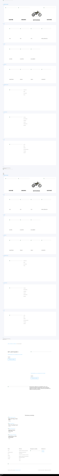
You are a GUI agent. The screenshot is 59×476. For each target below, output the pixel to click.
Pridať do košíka (12, 359)
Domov (9, 343)
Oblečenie (11, 343)
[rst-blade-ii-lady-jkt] (19, 386)
